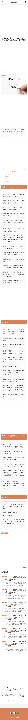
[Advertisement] (14, 20)
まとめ (7, 181)
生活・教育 (5, 533)
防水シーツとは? (10, 174)
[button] (25, 402)
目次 (12, 171)
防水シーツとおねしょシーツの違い (14, 179)
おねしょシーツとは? (11, 176)
